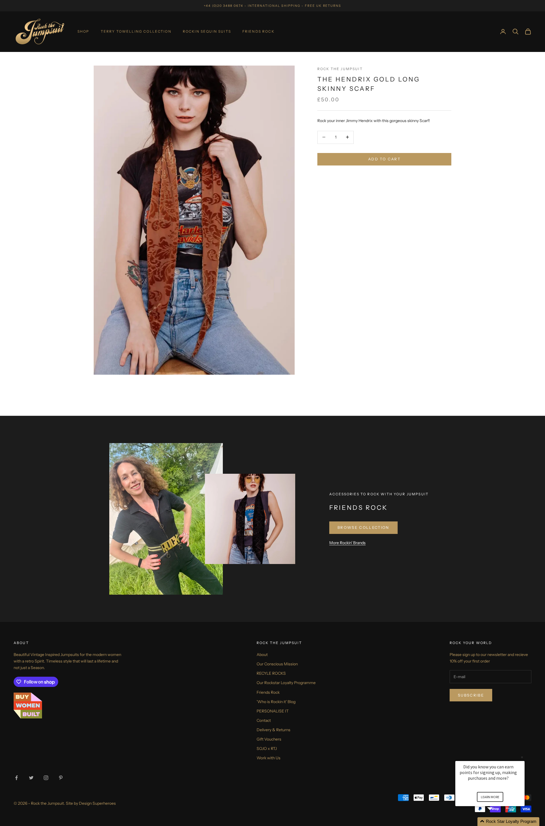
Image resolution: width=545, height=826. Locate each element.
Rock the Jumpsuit (340, 69)
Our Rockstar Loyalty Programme (286, 682)
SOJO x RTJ (267, 748)
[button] (496, 821)
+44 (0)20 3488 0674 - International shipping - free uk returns (272, 6)
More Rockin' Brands (347, 542)
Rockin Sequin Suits (207, 31)
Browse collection (363, 527)
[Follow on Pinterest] (61, 778)
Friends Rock (258, 31)
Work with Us (268, 757)
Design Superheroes (97, 803)
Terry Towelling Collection (136, 31)
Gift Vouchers (269, 739)
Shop (83, 31)
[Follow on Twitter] (31, 778)
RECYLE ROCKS (271, 673)
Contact (264, 720)
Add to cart (384, 158)
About (262, 654)
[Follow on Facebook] (16, 778)
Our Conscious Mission (277, 663)
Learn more (490, 797)
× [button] (522, 757)
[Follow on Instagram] (46, 778)
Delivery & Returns (273, 729)
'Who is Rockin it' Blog (276, 701)
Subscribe (471, 695)
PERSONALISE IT (273, 711)
